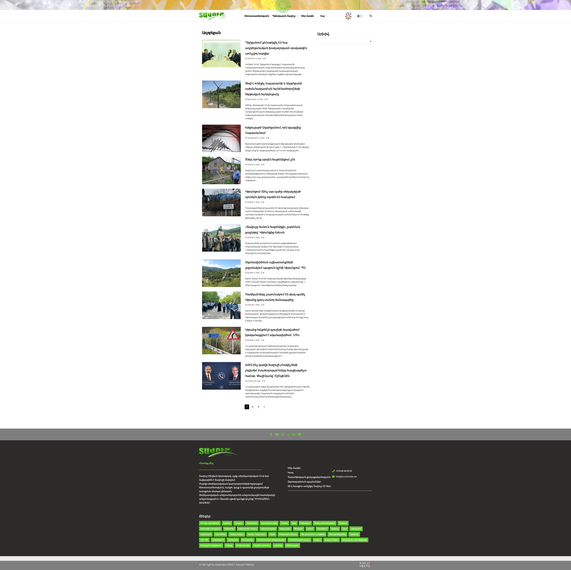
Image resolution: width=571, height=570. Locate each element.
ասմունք (278, 545)
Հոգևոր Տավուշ (237, 534)
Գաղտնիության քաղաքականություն (309, 477)
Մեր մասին (307, 16)
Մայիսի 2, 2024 (253, 305)
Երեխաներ (229, 529)
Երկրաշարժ (285, 529)
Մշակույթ (354, 534)
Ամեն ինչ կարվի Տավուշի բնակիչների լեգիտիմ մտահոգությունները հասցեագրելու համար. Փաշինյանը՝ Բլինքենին (276, 370)
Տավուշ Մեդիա (331, 540)
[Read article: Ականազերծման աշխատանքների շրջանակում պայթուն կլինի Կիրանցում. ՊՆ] (221, 273)
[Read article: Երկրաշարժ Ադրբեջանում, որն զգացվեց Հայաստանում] (221, 138)
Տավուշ (317, 540)
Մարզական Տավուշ (288, 534)
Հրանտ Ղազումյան (257, 534)
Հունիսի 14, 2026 (254, 58)
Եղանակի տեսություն (211, 529)
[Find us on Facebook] (271, 434)
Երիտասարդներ (268, 529)
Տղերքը (229, 545)
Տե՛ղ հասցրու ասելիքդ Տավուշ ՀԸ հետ (309, 486)
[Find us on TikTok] (288, 434)
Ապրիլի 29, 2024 (253, 381)
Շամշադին (233, 540)
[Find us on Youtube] (277, 434)
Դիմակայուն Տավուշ (283, 16)
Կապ (290, 472)
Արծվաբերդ (252, 523)
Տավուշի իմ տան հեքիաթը (354, 540)
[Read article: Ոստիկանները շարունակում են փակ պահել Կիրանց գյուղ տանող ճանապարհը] (221, 305)
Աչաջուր (239, 523)
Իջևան (310, 529)
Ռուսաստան (247, 540)
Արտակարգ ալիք (269, 523)
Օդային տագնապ (262, 545)
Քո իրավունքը (243, 545)
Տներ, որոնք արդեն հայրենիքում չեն (270, 159)
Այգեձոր (227, 523)
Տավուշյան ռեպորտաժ (211, 545)
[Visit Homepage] (215, 16)
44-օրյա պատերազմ (210, 523)
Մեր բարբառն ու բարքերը (313, 534)
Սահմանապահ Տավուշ (299, 540)
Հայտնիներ (220, 534)
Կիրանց (334, 529)
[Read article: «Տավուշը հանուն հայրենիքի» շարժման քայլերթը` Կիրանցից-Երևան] (221, 238)
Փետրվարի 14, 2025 (255, 99)
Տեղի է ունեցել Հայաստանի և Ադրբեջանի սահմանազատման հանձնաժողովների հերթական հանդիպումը (273, 89)
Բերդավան (305, 523)
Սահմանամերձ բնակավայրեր (271, 540)
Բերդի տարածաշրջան (324, 523)
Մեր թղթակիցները (337, 534)
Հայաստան (206, 534)
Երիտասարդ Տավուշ (247, 529)
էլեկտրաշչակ (292, 545)
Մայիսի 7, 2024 (253, 202)
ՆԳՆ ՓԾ (204, 540)
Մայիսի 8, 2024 (253, 164)
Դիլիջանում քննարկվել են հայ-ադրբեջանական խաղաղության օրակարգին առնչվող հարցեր (276, 48)
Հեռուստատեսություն (256, 16)
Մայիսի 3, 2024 (253, 273)
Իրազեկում (322, 529)
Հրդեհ (272, 534)
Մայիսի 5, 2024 (253, 237)
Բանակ (284, 523)
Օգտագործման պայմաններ (304, 482)
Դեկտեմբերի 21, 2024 (256, 138)
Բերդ (294, 523)
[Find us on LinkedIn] (293, 434)
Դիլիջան (343, 523)
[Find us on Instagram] (283, 434)
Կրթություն (356, 529)
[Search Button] (371, 16)
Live (289, 7)
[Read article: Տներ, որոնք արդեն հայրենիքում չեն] (221, 170)
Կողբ (344, 529)
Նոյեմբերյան (218, 540)
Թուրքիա (298, 529)
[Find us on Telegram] (299, 434)
